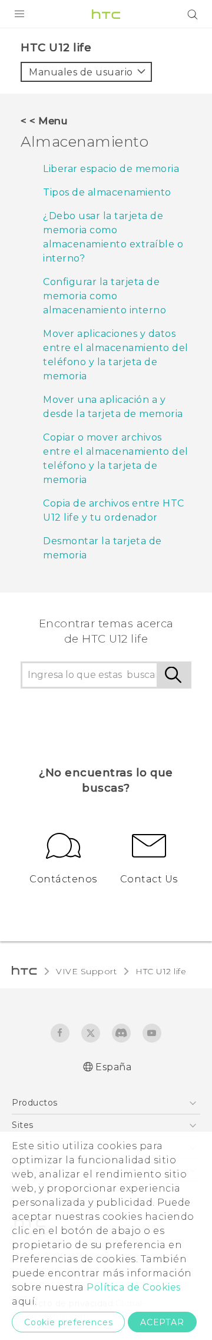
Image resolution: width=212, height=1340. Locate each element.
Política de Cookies (134, 1287)
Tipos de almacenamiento (107, 192)
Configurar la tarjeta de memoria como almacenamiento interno (104, 296)
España (113, 1067)
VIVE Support (86, 971)
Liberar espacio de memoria (111, 168)
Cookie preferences (68, 1322)
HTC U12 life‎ (160, 971)
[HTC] (106, 14)
